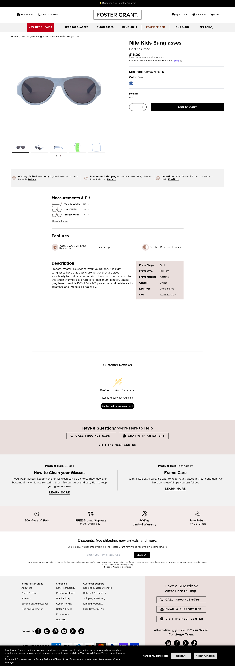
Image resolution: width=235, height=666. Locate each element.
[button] (76, 27)
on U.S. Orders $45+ (90, 524)
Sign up (142, 555)
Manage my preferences (155, 656)
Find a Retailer (29, 593)
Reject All (181, 656)
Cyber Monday (64, 604)
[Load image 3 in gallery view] (58, 147)
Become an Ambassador (34, 604)
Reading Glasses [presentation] (76, 27)
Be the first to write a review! (117, 406)
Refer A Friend (64, 609)
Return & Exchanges (94, 593)
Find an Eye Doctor (32, 609)
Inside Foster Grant (32, 584)
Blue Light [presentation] (129, 27)
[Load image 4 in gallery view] (77, 147)
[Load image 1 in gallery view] (20, 147)
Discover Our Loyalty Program (119, 3)
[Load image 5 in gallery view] (96, 147)
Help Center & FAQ (93, 609)
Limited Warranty (93, 604)
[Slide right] (60, 155)
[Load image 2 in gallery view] (39, 147)
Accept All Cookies (205, 656)
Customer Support (93, 584)
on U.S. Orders (198, 524)
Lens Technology (65, 588)
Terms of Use (61, 660)
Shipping (133, 57)
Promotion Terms (65, 593)
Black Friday (63, 598)
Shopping (61, 584)
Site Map (26, 598)
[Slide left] (56, 155)
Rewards (61, 620)
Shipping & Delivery (94, 598)
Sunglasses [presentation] (105, 27)
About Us (26, 588)
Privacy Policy (43, 660)
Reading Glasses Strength (97, 588)
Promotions (62, 614)
